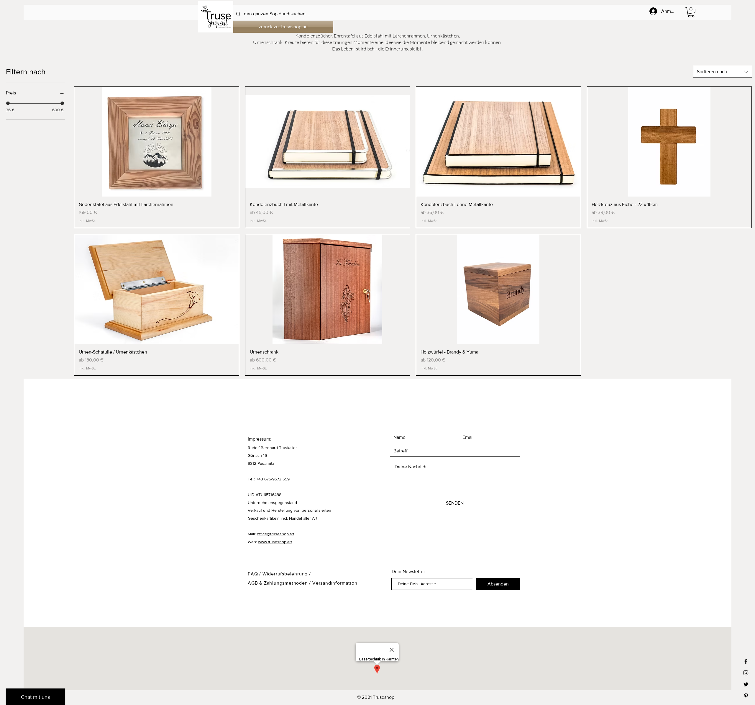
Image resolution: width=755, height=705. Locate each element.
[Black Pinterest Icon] (746, 696)
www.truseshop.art (275, 541)
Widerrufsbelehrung (285, 573)
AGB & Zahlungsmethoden (278, 582)
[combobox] (722, 72)
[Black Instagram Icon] (746, 673)
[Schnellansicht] (156, 142)
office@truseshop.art (275, 533)
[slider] (8, 103)
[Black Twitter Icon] (746, 684)
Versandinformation (334, 582)
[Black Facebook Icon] (746, 661)
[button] (691, 12)
